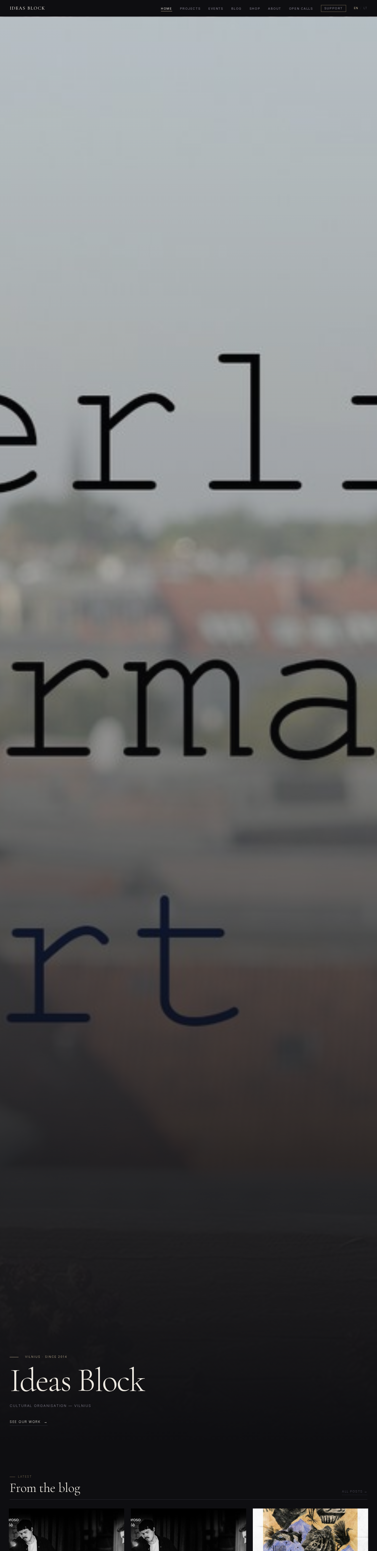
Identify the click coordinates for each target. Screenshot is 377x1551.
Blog (236, 8)
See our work (25, 1422)
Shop (254, 8)
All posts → (354, 1491)
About (274, 8)
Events (215, 8)
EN (356, 8)
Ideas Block (27, 8)
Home (166, 8)
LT (365, 8)
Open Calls (301, 8)
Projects (190, 8)
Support (333, 8)
